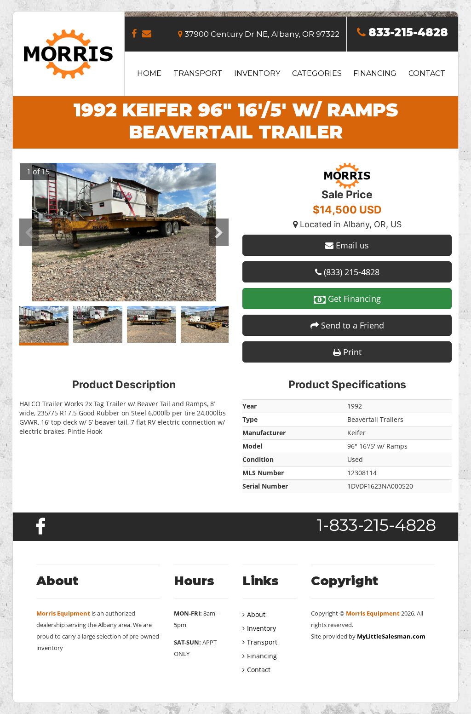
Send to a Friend (351, 325)
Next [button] (219, 232)
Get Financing (353, 298)
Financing (374, 73)
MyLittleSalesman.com (391, 636)
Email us (351, 245)
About (256, 614)
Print (351, 351)
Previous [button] (29, 232)
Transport (197, 73)
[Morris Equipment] (68, 53)
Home (149, 73)
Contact (426, 73)
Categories (317, 73)
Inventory (257, 73)
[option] (124, 232)
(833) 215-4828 (350, 271)
